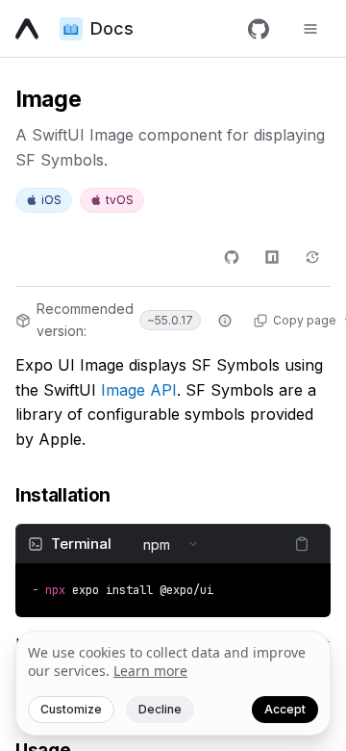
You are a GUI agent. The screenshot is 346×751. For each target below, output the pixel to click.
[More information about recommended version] (224, 320)
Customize (71, 709)
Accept (285, 709)
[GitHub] (258, 29)
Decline (160, 709)
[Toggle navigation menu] (310, 29)
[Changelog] (312, 257)
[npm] (272, 257)
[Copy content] (302, 544)
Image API (139, 390)
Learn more (150, 670)
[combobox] (171, 544)
